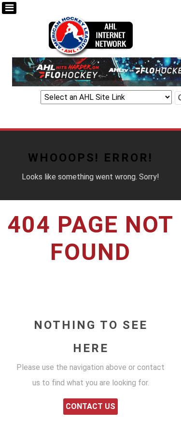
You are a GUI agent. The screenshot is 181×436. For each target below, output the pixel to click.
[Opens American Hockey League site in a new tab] (90, 34)
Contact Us (90, 406)
